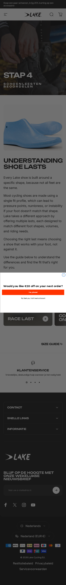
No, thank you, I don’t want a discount (33, 298)
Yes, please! (33, 292)
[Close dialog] (63, 274)
